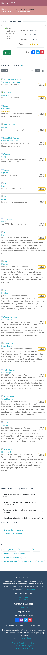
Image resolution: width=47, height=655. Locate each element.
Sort (4, 70)
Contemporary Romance (11, 557)
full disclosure (27, 638)
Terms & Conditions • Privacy (23, 643)
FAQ (8, 52)
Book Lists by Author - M (25, 9)
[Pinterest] (42, 52)
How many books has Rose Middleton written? (19, 495)
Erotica (25, 557)
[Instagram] (21, 620)
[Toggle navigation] (43, 3)
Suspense (6, 554)
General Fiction (24, 550)
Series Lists (23, 599)
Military (40, 561)
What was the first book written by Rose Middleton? (20, 511)
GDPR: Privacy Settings (23, 648)
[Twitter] (38, 52)
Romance (36, 550)
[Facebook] (33, 52)
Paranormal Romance (10, 561)
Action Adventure (19, 554)
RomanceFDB (5, 3)
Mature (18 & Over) (9, 550)
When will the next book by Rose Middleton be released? (21, 503)
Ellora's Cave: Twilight (13, 534)
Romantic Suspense (27, 561)
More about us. (28, 589)
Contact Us (23, 607)
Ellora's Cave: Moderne (13, 530)
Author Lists (24, 597)
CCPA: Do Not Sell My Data (23, 646)
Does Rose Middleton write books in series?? (21, 518)
